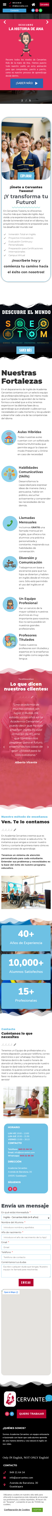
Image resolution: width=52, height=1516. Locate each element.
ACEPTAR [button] (37, 1510)
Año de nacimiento (11, 1232)
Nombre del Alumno (12, 1222)
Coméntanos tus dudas (13, 1262)
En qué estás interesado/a (15, 1212)
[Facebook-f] (10, 1189)
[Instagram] (37, 10)
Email (4, 1242)
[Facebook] (33, 10)
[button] (4, 4)
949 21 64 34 (25, 1149)
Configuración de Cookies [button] (17, 1510)
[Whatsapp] (40, 10)
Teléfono (6, 1252)
